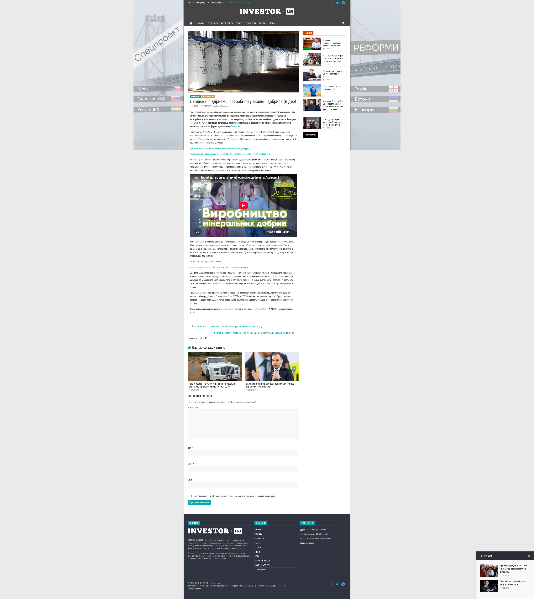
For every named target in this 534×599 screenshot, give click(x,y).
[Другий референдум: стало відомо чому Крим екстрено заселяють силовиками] (489, 566)
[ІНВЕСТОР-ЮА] (191, 23)
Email (191, 464)
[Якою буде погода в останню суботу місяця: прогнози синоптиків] (312, 118)
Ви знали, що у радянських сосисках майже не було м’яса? (332, 43)
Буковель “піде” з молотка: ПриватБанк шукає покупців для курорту (225, 326)
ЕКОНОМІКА (227, 23)
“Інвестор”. (236, 126)
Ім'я (190, 448)
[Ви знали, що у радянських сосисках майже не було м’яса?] (312, 39)
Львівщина (225, 106)
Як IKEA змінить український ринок (205, 261)
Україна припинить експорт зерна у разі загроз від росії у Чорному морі (213, 385)
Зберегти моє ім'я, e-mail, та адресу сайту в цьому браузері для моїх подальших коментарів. (233, 496)
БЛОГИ (262, 23)
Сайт (190, 480)
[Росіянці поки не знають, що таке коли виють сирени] (312, 70)
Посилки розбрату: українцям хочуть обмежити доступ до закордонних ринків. (255, 332)
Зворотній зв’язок (307, 543)
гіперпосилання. (194, 588)
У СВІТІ (239, 23)
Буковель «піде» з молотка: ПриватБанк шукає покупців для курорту (220, 148)
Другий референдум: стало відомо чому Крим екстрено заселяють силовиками (514, 569)
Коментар (193, 407)
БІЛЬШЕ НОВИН (260, 570)
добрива (217, 106)
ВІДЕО (272, 23)
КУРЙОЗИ (251, 23)
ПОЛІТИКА (213, 23)
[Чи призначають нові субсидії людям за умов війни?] (272, 354)
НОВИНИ (200, 23)
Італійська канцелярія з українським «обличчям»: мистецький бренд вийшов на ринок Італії (231, 154)
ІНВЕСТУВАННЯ (208, 96)
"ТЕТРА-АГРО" (208, 106)
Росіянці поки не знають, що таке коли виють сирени (333, 74)
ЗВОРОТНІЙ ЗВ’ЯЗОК (262, 561)
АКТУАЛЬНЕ (195, 96)
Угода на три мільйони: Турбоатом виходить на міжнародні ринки (219, 267)
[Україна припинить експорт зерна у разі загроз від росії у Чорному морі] (215, 354)
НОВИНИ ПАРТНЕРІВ (262, 565)
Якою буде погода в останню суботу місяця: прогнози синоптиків (332, 122)
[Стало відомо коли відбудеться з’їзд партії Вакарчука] (489, 581)
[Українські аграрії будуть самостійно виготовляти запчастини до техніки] (312, 55)
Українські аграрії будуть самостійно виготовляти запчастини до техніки (333, 58)
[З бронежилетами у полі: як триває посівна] (312, 85)
